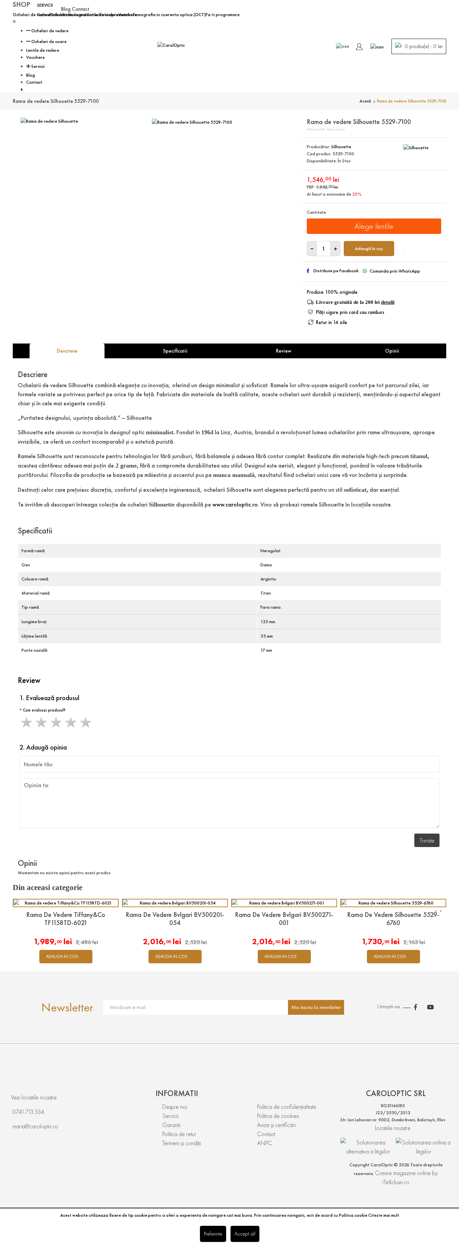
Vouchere (35, 57)
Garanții (171, 1125)
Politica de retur (179, 1134)
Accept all (245, 1233)
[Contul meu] (359, 46)
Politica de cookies (278, 1116)
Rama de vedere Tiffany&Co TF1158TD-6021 (65, 919)
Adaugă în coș (369, 248)
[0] (377, 46)
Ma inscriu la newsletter (316, 1007)
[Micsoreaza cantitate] (312, 248)
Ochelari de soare (49, 41)
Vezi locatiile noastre (34, 1097)
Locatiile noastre (393, 1128)
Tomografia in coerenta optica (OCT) (169, 14)
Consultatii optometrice (109, 14)
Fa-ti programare (223, 14)
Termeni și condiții (181, 1143)
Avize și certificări (276, 1125)
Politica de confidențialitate (286, 1107)
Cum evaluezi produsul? (44, 710)
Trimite (426, 840)
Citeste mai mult (383, 1215)
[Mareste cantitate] (335, 248)
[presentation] (435, 910)
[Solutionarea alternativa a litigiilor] (368, 1145)
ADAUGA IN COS (62, 956)
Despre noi (174, 1107)
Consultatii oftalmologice (61, 14)
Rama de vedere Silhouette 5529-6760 (393, 919)
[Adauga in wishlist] (405, 248)
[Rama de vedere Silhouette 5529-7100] (192, 121)
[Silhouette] (415, 147)
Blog (66, 8)
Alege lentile (373, 226)
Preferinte (213, 1233)
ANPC (264, 1143)
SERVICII (45, 5)
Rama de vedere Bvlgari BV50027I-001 (284, 919)
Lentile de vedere (42, 50)
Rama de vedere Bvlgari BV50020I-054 (175, 919)
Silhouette (341, 147)
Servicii (38, 66)
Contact (80, 8)
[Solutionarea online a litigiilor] (423, 1147)
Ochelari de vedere (31, 14)
